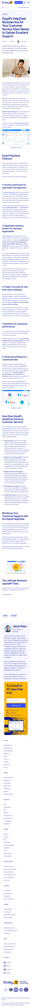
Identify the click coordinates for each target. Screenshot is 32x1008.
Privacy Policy (5, 1005)
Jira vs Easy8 (7, 912)
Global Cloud (7, 786)
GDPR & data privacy (9, 946)
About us (6, 834)
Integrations (7, 780)
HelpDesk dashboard (10, 192)
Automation (7, 764)
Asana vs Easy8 (8, 909)
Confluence (7, 933)
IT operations (7, 890)
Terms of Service (15, 1005)
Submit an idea (8, 853)
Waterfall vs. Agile (8, 866)
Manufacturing (8, 893)
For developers (8, 821)
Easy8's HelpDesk (6, 428)
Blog (5, 804)
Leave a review (7, 856)
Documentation (8, 818)
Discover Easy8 (7, 594)
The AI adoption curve (9, 874)
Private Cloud (7, 788)
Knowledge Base (8, 750)
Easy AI (5, 756)
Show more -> (7, 880)
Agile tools (6, 753)
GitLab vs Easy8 (8, 917)
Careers (6, 837)
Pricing (5, 767)
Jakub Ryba (24, 41)
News (4, 14)
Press (5, 850)
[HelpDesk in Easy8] (16, 137)
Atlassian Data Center (9, 928)
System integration (9, 899)
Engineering (7, 896)
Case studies (7, 807)
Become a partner (8, 794)
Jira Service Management (10, 930)
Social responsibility (9, 845)
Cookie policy (7, 952)
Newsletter (6, 848)
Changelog (7, 823)
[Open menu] (28, 2)
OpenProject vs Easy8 (9, 914)
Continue (15, 705)
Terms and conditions (9, 944)
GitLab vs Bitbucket (9, 872)
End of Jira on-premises (10, 869)
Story (5, 839)
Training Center (8, 815)
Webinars (6, 812)
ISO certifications (8, 949)
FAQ (5, 810)
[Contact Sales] (24, 2)
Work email (9, 697)
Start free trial (18, 2)
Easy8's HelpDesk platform (21, 123)
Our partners (7, 842)
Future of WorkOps (9, 877)
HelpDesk (13, 615)
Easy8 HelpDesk (6, 236)
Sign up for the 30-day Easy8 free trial (12, 546)
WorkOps (6, 761)
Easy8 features (8, 745)
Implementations (8, 777)
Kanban (5, 615)
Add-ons (6, 759)
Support (6, 791)
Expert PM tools (8, 748)
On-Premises (7, 783)
